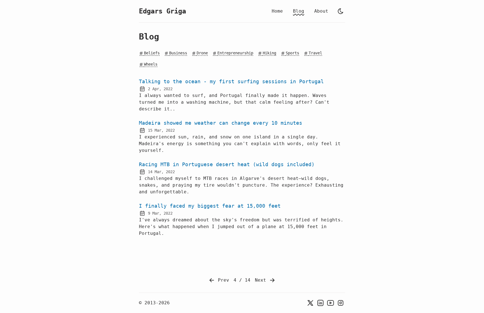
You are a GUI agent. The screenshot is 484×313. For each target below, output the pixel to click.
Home (277, 11)
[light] (340, 11)
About (321, 11)
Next (262, 280)
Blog (298, 11)
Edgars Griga (162, 11)
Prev (222, 280)
